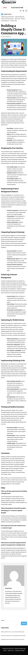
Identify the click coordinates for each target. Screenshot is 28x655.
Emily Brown (8, 36)
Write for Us (11, 650)
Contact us (3, 483)
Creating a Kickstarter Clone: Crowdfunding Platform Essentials (13, 635)
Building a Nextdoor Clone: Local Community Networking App (12, 631)
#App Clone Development (7, 18)
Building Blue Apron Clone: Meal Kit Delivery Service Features (12, 639)
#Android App (13, 20)
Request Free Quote (20, 650)
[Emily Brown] (14, 575)
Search (2, 620)
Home (5, 650)
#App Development (19, 16)
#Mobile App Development (7, 16)
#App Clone (17, 18)
